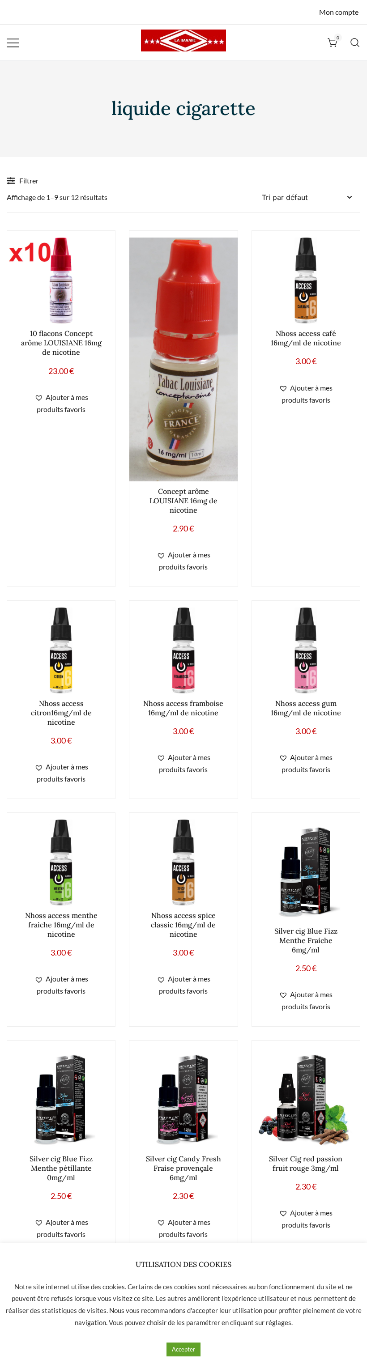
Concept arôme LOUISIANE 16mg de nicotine (183, 500)
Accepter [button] (183, 1349)
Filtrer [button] (28, 180)
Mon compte (338, 12)
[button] (61, 403)
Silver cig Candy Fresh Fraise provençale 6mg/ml (183, 1168)
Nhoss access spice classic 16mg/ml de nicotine (183, 925)
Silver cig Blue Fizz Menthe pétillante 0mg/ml (61, 1168)
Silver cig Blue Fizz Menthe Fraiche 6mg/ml (305, 940)
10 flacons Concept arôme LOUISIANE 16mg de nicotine (61, 343)
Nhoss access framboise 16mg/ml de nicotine (183, 708)
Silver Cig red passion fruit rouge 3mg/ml (305, 1163)
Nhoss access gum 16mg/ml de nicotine (306, 708)
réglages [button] (278, 1322)
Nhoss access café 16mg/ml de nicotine (306, 338)
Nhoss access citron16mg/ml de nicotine (61, 713)
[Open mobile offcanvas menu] (13, 42)
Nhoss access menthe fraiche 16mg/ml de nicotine (61, 925)
